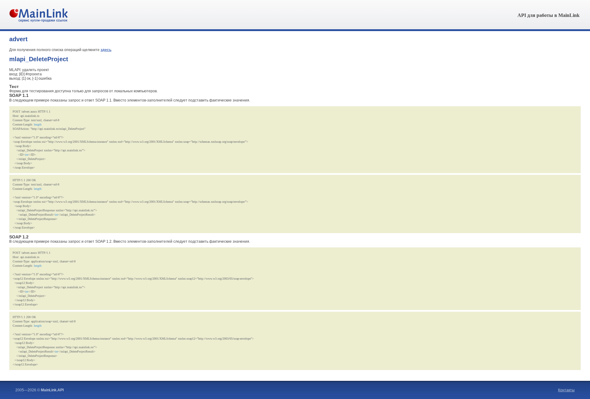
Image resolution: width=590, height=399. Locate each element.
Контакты (566, 390)
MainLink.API (52, 390)
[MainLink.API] (38, 21)
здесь (105, 50)
